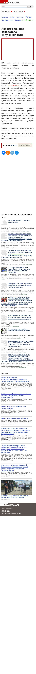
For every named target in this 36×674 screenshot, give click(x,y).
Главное (5, 17)
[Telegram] (12, 153)
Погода (28, 17)
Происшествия (7, 20)
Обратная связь (5, 510)
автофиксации (13, 85)
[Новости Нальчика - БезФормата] (10, 2)
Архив (12, 17)
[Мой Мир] (17, 153)
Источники (20, 17)
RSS (20, 513)
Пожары (18, 20)
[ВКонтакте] (4, 153)
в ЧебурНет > (27, 20)
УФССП (14, 145)
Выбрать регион (6, 511)
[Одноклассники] (8, 153)
